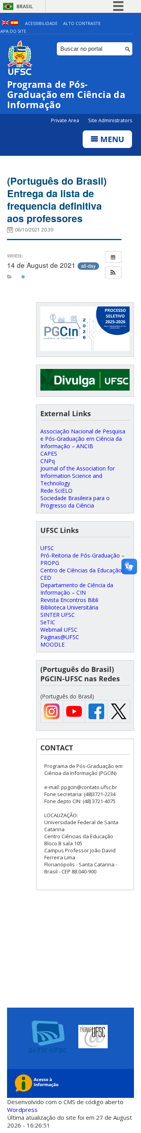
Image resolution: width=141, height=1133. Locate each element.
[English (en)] (5, 23)
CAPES (48, 453)
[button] (113, 272)
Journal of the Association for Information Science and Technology (77, 476)
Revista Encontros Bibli (69, 600)
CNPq (47, 461)
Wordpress (22, 1109)
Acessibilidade (41, 23)
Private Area (65, 120)
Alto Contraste (82, 23)
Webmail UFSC (59, 629)
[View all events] (113, 257)
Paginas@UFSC (59, 637)
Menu (111, 139)
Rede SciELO (56, 490)
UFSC (47, 548)
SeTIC (47, 622)
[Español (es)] (14, 23)
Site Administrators (110, 120)
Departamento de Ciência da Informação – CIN (76, 588)
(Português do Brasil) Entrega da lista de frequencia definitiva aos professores (57, 199)
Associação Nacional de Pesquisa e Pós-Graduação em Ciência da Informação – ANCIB (82, 439)
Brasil (24, 6)
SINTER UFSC (57, 614)
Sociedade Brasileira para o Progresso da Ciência (75, 501)
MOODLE (52, 644)
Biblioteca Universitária (69, 607)
